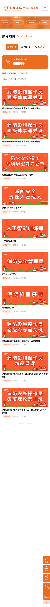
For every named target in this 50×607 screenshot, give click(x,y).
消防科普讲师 (8, 307)
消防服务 (26, 47)
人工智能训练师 (9, 241)
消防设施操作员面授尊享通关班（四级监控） (21, 108)
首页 (4, 73)
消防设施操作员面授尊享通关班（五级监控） (21, 341)
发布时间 (22, 79)
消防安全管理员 (9, 274)
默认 (5, 79)
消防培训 (12, 47)
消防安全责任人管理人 (12, 208)
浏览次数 (12, 79)
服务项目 (13, 73)
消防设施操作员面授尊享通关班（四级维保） (21, 141)
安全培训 (40, 47)
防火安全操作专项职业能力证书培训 (17, 175)
